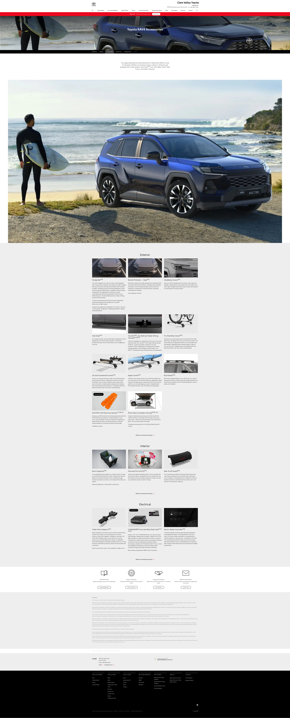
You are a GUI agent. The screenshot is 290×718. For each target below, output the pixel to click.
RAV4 (112, 650)
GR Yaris (141, 678)
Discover (183, 10)
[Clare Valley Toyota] (94, 4)
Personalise (174, 10)
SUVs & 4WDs (106, 650)
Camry (93, 682)
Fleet (166, 10)
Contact (190, 10)
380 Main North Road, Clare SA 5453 (178, 7)
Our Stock (119, 51)
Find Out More (159, 587)
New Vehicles (101, 10)
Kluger (109, 696)
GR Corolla (141, 682)
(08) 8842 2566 (194, 6)
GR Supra (141, 684)
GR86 (140, 680)
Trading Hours (108, 665)
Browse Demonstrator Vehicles (159, 682)
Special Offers (124, 10)
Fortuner (110, 689)
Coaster (125, 687)
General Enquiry (189, 680)
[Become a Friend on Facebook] (197, 705)
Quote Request (158, 688)
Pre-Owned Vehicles (113, 10)
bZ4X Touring (111, 682)
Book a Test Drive (131, 587)
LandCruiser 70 (127, 680)
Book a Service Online (175, 678)
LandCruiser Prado (112, 684)
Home (92, 10)
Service (133, 10)
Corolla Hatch (95, 680)
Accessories (109, 51)
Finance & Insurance (157, 10)
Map (100, 665)
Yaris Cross (110, 691)
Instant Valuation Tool (159, 685)
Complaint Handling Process (136, 711)
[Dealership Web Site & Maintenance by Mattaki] (195, 711)
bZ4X (109, 680)
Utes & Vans (127, 674)
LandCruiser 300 (112, 698)
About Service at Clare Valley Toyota (175, 681)
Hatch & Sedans (97, 674)
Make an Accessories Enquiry (144, 435)
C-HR (109, 687)
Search (196, 10)
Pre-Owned (157, 674)
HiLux (124, 678)
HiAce (124, 684)
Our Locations (188, 678)
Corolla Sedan (95, 684)
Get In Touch (186, 587)
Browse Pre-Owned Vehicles (159, 678)
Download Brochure (104, 587)
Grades (101, 51)
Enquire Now (127, 51)
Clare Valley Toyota (188, 2)
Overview (94, 51)
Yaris (93, 678)
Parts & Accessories (144, 10)
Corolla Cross (111, 693)
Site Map (121, 711)
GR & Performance (145, 674)
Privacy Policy (126, 711)
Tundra (124, 682)
